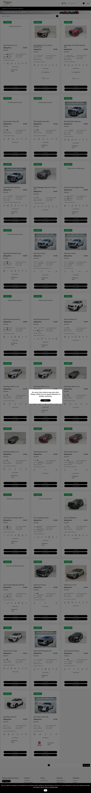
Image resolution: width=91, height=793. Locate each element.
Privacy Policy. (54, 787)
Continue (45, 400)
